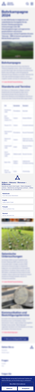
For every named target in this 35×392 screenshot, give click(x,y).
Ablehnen (9, 388)
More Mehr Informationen (17, 384)
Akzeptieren (25, 388)
